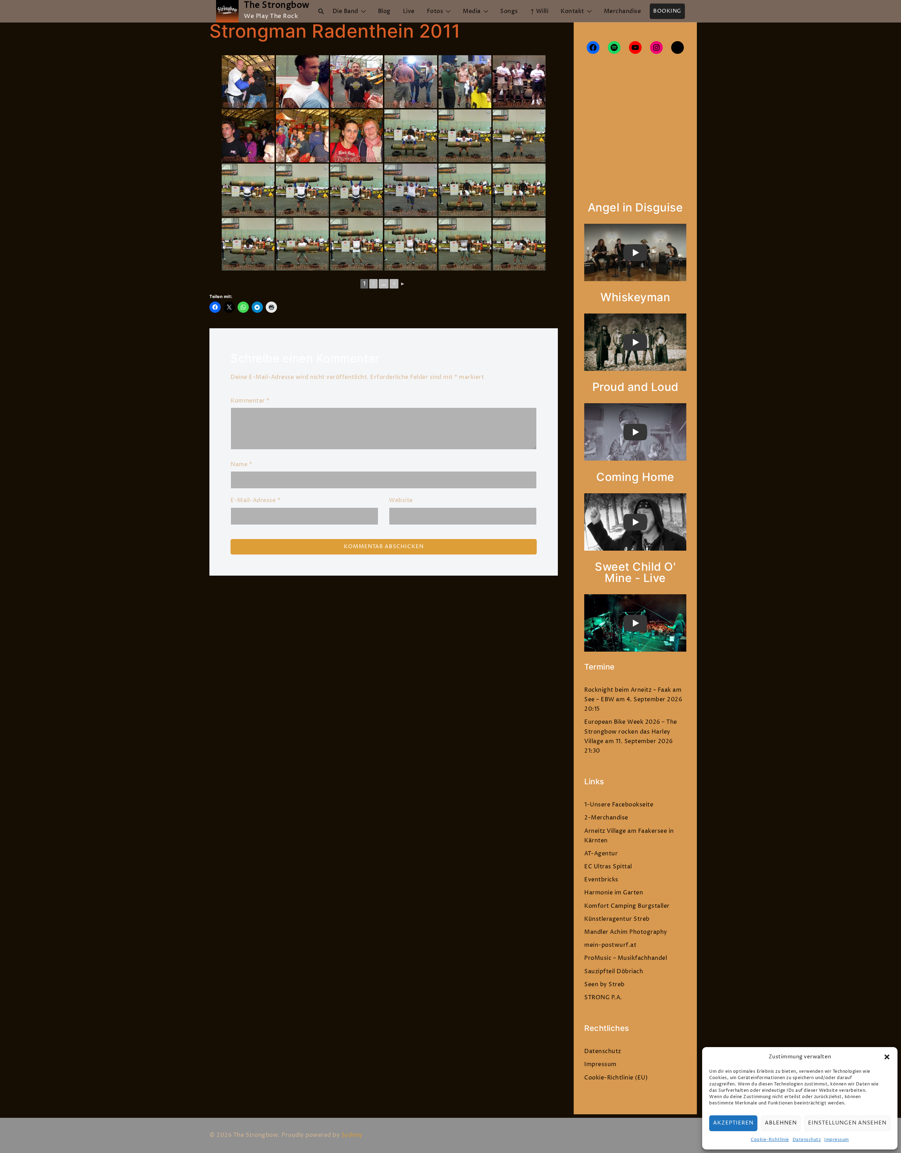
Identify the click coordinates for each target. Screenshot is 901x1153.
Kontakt (572, 11)
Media (472, 11)
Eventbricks (601, 879)
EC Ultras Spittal (608, 866)
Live (409, 11)
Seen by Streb (604, 984)
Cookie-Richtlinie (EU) (616, 1078)
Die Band (345, 11)
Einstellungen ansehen (847, 1123)
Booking (667, 11)
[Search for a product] (321, 11)
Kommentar (250, 401)
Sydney (352, 1135)
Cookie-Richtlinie (770, 1140)
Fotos (435, 11)
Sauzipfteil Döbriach (613, 971)
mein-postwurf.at (610, 945)
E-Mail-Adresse (255, 500)
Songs (509, 11)
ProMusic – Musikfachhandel (625, 958)
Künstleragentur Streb (617, 919)
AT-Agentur (601, 853)
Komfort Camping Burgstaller (627, 906)
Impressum (836, 1140)
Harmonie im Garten (613, 893)
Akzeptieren (733, 1123)
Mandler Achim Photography (625, 932)
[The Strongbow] (227, 11)
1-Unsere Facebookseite (618, 805)
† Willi (539, 11)
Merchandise (622, 11)
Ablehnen (781, 1123)
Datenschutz (807, 1140)
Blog (384, 11)
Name (241, 464)
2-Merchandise (606, 818)
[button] (886, 1056)
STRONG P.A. (603, 997)
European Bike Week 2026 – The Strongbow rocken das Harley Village (630, 731)
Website (401, 500)
